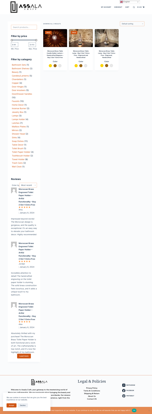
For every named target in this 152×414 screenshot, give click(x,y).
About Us (92, 396)
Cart (127, 7)
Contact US (92, 399)
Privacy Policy (91, 388)
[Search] (134, 7)
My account (106, 7)
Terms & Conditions (91, 391)
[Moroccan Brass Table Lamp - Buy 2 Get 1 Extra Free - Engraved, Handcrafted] (107, 38)
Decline (23, 405)
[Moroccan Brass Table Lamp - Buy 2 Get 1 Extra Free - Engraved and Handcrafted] (81, 38)
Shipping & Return (91, 393)
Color (55, 61)
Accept (11, 405)
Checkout (118, 7)
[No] (149, 410)
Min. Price (15, 49)
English (126, 2)
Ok (134, 410)
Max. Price (33, 49)
